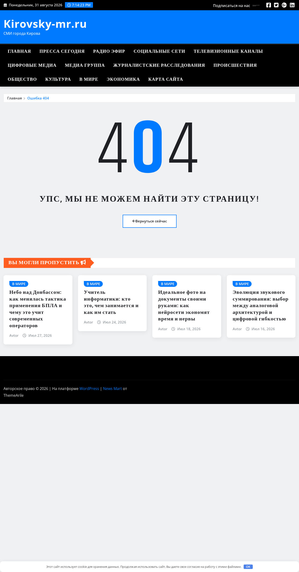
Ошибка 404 (38, 98)
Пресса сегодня (62, 51)
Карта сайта (165, 79)
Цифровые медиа (32, 65)
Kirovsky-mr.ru (45, 23)
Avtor (13, 335)
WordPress (89, 388)
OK (248, 567)
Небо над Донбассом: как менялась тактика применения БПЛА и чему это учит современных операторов (37, 309)
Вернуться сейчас (151, 221)
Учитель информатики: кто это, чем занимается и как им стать (111, 302)
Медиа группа (85, 65)
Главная (19, 51)
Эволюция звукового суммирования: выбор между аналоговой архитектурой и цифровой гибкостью (260, 305)
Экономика (123, 79)
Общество (22, 79)
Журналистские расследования (159, 65)
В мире (88, 79)
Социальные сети (159, 51)
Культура (58, 79)
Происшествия (235, 65)
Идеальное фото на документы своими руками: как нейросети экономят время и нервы (184, 305)
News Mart (112, 388)
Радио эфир (109, 51)
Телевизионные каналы (228, 51)
